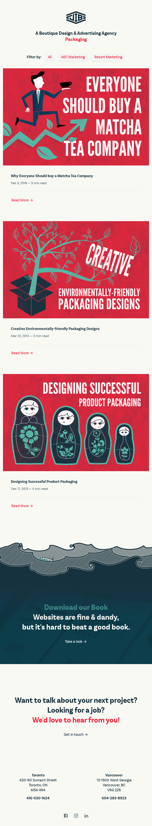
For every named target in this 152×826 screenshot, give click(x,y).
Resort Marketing (108, 57)
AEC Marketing (73, 57)
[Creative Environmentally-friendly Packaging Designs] (76, 269)
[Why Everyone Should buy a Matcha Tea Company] (76, 116)
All (50, 57)
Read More (20, 200)
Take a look (74, 641)
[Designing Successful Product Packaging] (76, 422)
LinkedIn (86, 815)
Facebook (65, 815)
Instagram (76, 815)
